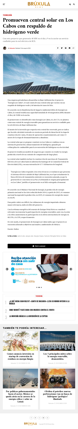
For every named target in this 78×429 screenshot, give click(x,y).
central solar (21, 236)
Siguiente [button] (70, 269)
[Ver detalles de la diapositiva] (39, 269)
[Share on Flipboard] (65, 48)
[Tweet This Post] (61, 48)
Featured (46, 236)
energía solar (29, 236)
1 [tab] (36, 287)
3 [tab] (41, 287)
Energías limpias (39, 236)
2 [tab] (39, 287)
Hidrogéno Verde (55, 236)
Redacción (12, 48)
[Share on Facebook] (58, 48)
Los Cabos (63, 236)
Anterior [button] (7, 269)
